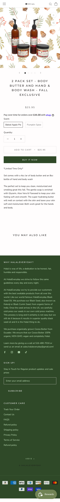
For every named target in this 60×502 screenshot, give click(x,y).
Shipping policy (11, 429)
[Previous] (19, 73)
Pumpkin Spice (34, 124)
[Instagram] (12, 352)
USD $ (29, 459)
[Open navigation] (4, 4)
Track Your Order (12, 409)
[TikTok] (26, 352)
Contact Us (9, 414)
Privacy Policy (10, 434)
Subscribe (15, 391)
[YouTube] (19, 352)
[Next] (40, 73)
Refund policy (10, 424)
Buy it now (30, 160)
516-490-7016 (42, 343)
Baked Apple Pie (13, 124)
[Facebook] (5, 352)
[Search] (50, 4)
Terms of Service (12, 440)
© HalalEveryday (30, 465)
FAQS (6, 419)
